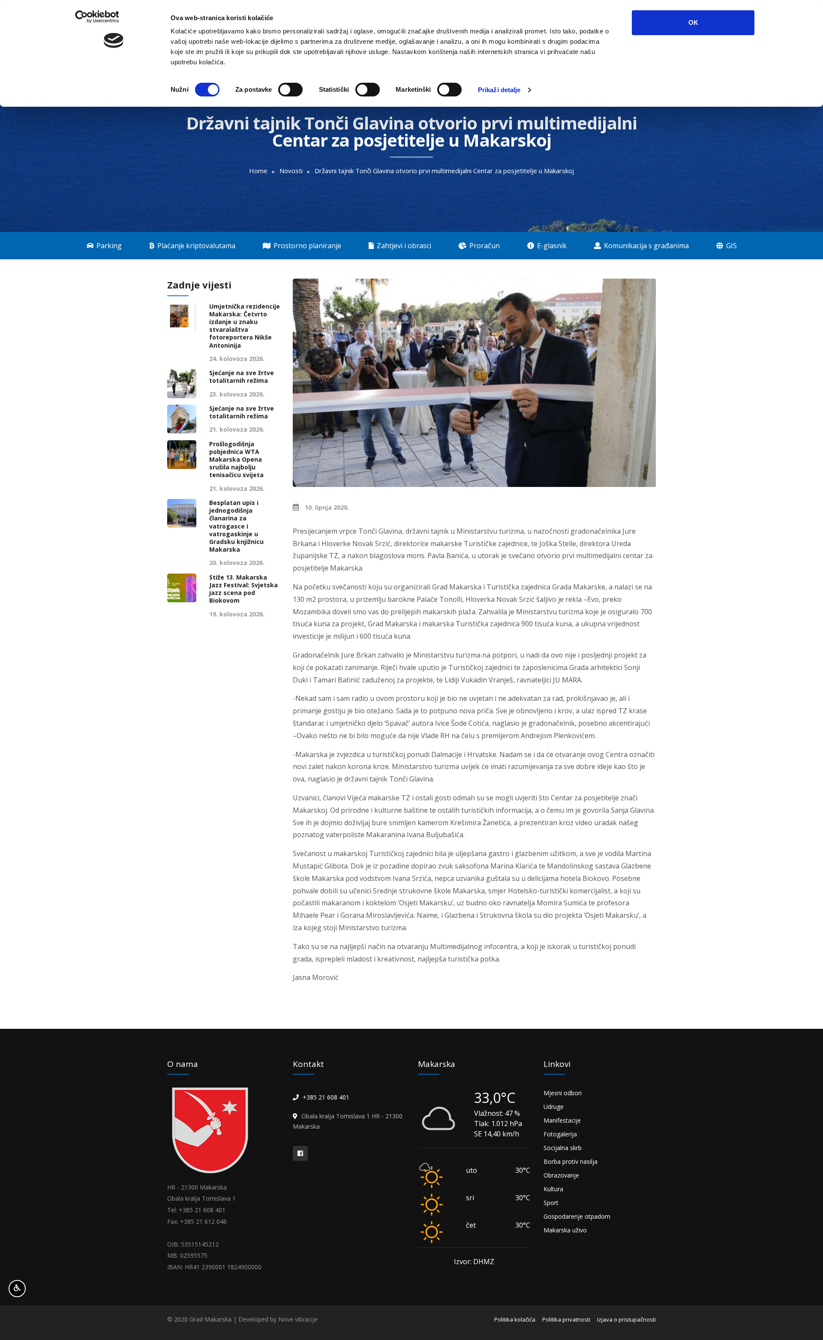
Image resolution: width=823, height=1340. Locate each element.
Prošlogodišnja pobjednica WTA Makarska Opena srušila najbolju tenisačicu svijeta (236, 459)
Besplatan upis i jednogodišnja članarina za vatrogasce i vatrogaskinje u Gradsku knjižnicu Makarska (236, 526)
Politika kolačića (514, 1319)
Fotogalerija (560, 1134)
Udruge (554, 1107)
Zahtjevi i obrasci (403, 245)
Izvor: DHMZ (474, 1261)
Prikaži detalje (499, 89)
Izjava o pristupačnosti (626, 1319)
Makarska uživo (565, 1230)
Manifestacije (562, 1120)
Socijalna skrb (563, 1148)
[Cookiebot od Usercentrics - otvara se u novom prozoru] (113, 90)
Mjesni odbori (563, 1093)
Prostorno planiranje (306, 245)
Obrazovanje (561, 1175)
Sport (551, 1203)
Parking (108, 245)
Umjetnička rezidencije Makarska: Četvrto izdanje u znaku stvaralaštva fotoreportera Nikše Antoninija (244, 326)
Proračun (484, 245)
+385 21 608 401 (326, 1097)
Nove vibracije (298, 1319)
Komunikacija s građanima (645, 245)
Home (258, 171)
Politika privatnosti (566, 1319)
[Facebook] (300, 1153)
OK (693, 22)
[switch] (290, 89)
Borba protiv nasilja (571, 1161)
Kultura (553, 1189)
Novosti (291, 171)
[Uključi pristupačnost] (17, 1288)
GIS (730, 245)
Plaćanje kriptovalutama (195, 245)
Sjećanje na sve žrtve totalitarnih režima (241, 377)
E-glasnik (551, 245)
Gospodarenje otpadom (577, 1216)
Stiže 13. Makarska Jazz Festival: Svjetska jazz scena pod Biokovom (243, 589)
